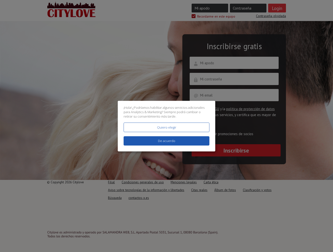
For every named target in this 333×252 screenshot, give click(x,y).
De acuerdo (166, 141)
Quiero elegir (166, 127)
